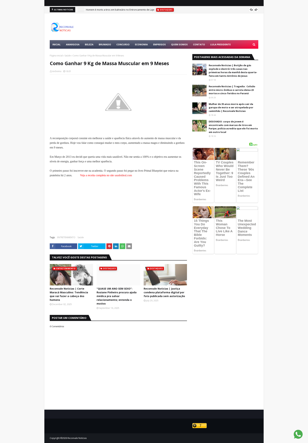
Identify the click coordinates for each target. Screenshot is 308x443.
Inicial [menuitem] (56, 44)
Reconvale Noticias (77, 438)
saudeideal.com (123, 175)
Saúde (68, 55)
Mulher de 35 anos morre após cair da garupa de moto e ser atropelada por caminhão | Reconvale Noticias (231, 107)
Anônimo (56, 71)
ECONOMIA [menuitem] (141, 44)
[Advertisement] (193, 27)
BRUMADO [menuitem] (105, 44)
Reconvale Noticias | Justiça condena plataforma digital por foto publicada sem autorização (164, 292)
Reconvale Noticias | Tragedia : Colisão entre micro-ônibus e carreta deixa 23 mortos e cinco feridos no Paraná (232, 90)
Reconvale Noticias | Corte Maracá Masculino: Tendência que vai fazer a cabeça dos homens (69, 294)
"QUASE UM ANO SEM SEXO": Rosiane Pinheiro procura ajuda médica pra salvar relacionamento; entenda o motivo (117, 296)
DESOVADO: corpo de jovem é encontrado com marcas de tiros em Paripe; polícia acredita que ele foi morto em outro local (233, 127)
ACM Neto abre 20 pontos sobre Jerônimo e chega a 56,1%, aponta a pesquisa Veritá (131, 11)
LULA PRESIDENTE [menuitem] (220, 44)
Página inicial (56, 55)
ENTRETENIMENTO (66, 237)
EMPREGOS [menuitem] (159, 44)
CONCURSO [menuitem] (123, 44)
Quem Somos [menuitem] (179, 44)
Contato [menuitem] (199, 44)
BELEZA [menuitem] (89, 44)
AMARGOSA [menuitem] (72, 44)
